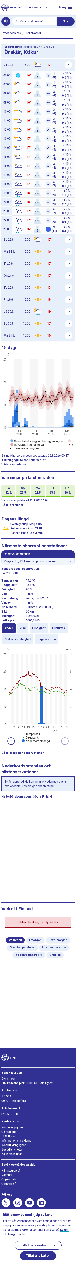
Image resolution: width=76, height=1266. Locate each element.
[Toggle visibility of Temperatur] (31, 734)
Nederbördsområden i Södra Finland (26, 796)
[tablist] (38, 634)
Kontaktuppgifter (12, 1127)
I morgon (35, 940)
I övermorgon (58, 940)
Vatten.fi (6, 1175)
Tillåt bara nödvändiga (38, 1245)
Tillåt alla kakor (38, 1256)
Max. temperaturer (22, 947)
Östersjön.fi (8, 1184)
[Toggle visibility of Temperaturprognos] (24, 448)
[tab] (9, 628)
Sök (65, 21)
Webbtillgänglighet (13, 1145)
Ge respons (8, 1132)
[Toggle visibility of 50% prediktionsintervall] (27, 444)
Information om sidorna (16, 1140)
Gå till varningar (12, 505)
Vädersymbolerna (13, 464)
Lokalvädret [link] (33, 33)
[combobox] (36, 21)
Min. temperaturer (54, 947)
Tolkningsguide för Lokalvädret (23, 460)
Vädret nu (15, 940)
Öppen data (8, 1179)
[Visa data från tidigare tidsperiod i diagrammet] (11, 741)
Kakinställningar (11, 1154)
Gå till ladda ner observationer (22, 753)
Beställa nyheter (11, 1149)
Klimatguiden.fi (10, 1170)
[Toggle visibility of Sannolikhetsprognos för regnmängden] (37, 441)
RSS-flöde (8, 1136)
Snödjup (55, 955)
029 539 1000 (10, 1114)
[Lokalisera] (5, 21)
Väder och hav (12, 33)
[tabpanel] (38, 695)
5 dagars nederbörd (28, 955)
